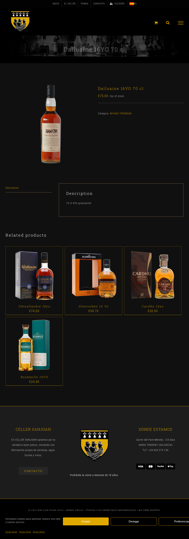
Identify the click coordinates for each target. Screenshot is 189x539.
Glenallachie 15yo (34, 306)
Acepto (86, 521)
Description (12, 187)
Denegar (134, 521)
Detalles (44, 275)
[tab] (29, 187)
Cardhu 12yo (153, 306)
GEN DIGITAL (152, 510)
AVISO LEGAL (75, 510)
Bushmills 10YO (34, 377)
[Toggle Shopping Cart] (156, 23)
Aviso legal (11, 532)
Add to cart (25, 275)
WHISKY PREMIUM (120, 113)
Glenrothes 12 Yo (93, 306)
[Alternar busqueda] (168, 22)
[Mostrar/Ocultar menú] (181, 22)
